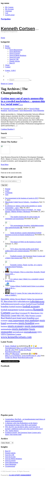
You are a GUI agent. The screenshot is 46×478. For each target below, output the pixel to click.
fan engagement (37, 299)
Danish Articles (14, 61)
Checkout (8, 11)
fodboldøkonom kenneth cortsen (13, 304)
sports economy (16, 326)
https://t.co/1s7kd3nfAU (13, 356)
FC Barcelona (7, 301)
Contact (7, 67)
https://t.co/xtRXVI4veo (24, 348)
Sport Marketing (14, 52)
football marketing (26, 310)
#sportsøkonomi (10, 348)
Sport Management (15, 50)
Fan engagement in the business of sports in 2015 (21, 198)
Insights (7, 48)
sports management (34, 326)
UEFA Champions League (11, 334)
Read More (4, 164)
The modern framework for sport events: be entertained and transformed (22, 218)
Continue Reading (7, 129)
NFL (23, 315)
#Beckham (15, 354)
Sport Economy (14, 53)
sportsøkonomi (30, 332)
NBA (19, 315)
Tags (6, 194)
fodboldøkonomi (37, 301)
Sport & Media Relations (17, 55)
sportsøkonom (18, 332)
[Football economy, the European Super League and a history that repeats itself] (7, 256)
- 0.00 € (10, 70)
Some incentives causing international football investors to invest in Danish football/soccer (23, 234)
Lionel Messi (14, 313)
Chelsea (29, 299)
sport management (16, 320)
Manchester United (8, 315)
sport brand (17, 318)
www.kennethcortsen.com (16, 337)
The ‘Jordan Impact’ (12, 431)
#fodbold (13, 346)
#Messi (7, 354)
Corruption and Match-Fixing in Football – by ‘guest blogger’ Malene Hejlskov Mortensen (23, 210)
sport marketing (32, 320)
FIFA (15, 301)
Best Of (12, 63)
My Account (9, 9)
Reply (7, 352)
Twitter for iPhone (25, 350)
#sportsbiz (5, 299)
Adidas (12, 299)
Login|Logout (9, 15)
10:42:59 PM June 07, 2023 (31, 356)
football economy (31, 306)
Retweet (12, 352)
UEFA (39, 332)
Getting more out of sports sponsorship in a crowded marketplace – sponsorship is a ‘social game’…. (23, 101)
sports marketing (20, 329)
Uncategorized (10, 466)
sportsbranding (12, 323)
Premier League (35, 316)
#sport (7, 346)
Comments (8, 193)
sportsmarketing (6, 329)
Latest (7, 191)
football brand (31, 304)
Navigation (6, 19)
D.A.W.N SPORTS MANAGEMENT (20, 475)
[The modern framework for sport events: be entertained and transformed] (7, 217)
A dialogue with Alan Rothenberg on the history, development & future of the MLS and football (21, 424)
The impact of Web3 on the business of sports (25, 242)
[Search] (30, 80)
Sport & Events (14, 57)
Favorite (17, 352)
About (7, 65)
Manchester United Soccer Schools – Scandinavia (22, 202)
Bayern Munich (20, 299)
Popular (7, 189)
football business (15, 306)
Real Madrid (6, 318)
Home (7, 46)
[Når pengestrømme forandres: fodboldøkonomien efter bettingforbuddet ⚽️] (7, 225)
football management (9, 310)
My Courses (9, 7)
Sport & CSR (14, 59)
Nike (27, 315)
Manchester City (37, 313)
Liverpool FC (25, 313)
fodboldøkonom (23, 301)
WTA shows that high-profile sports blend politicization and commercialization (22, 250)
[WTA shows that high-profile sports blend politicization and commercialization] (7, 249)
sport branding (28, 318)
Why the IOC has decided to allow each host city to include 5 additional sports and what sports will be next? (24, 428)
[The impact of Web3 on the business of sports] (7, 242)
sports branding (26, 323)
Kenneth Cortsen (18, 28)
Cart (6, 13)
